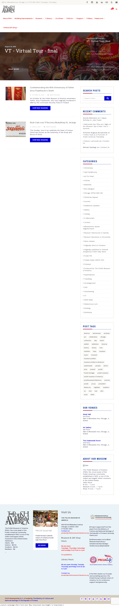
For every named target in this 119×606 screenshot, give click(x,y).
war (96, 391)
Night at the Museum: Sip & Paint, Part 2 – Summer (97, 126)
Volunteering (89, 291)
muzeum (94, 355)
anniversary (97, 333)
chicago (103, 337)
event (102, 340)
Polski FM (88, 256)
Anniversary (88, 168)
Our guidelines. (66, 554)
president (102, 384)
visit (90, 391)
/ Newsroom (98, 18)
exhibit (86, 344)
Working (87, 308)
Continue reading (40, 108)
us (85, 391)
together (97, 387)
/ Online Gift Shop (10, 27)
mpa (94, 351)
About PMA (7, 18)
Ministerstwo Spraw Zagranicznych (91, 228)
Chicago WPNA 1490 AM (93, 193)
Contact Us (105, 147)
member (87, 351)
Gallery (86, 210)
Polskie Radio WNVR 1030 (94, 260)
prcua (93, 384)
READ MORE (14, 69)
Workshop (88, 312)
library (94, 348)
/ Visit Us (69, 18)
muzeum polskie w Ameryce (94, 362)
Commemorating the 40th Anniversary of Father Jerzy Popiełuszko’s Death (52, 89)
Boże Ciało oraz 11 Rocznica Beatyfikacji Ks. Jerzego (53, 122)
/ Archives (59, 18)
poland (92, 369)
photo (106, 366)
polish (100, 369)
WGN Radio (88, 300)
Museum (39, 18)
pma (85, 369)
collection (87, 340)
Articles (87, 180)
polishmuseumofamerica (92, 380)
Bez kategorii (89, 189)
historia (104, 344)
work (86, 394)
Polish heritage (89, 373)
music (86, 355)
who (101, 391)
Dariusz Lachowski (91, 141)
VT (85, 296)
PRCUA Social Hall (44, 530)
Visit (85, 287)
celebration (93, 337)
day (95, 340)
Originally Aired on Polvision (95, 245)
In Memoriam (89, 218)
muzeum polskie (90, 358)
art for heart (89, 176)
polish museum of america (93, 376)
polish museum (103, 373)
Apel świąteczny (90, 172)
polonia (107, 380)
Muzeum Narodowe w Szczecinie (97, 237)
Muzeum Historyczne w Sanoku (96, 233)
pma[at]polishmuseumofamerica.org (75, 533)
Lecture (87, 222)
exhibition (95, 344)
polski (86, 384)
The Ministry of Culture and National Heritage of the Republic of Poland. (29, 599)
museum (102, 351)
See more (42, 545)
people (98, 366)
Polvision (87, 264)
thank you (87, 387)
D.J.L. (21, 598)
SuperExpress (89, 275)
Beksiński (87, 185)
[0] (110, 9)
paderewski (88, 366)
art (85, 337)
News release (55, 95)
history (86, 348)
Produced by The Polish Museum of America (96, 269)
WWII (92, 394)
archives (107, 333)
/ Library (48, 18)
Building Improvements (24, 18)
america (87, 333)
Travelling (88, 279)
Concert (87, 201)
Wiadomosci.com (91, 304)
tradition (106, 387)
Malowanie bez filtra (92, 124)
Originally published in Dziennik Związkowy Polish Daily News (95, 251)
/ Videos (89, 18)
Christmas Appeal (91, 197)
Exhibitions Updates (92, 205)
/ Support (79, 18)
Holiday (87, 214)
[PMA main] (8, 9)
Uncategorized (89, 283)
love (100, 348)
